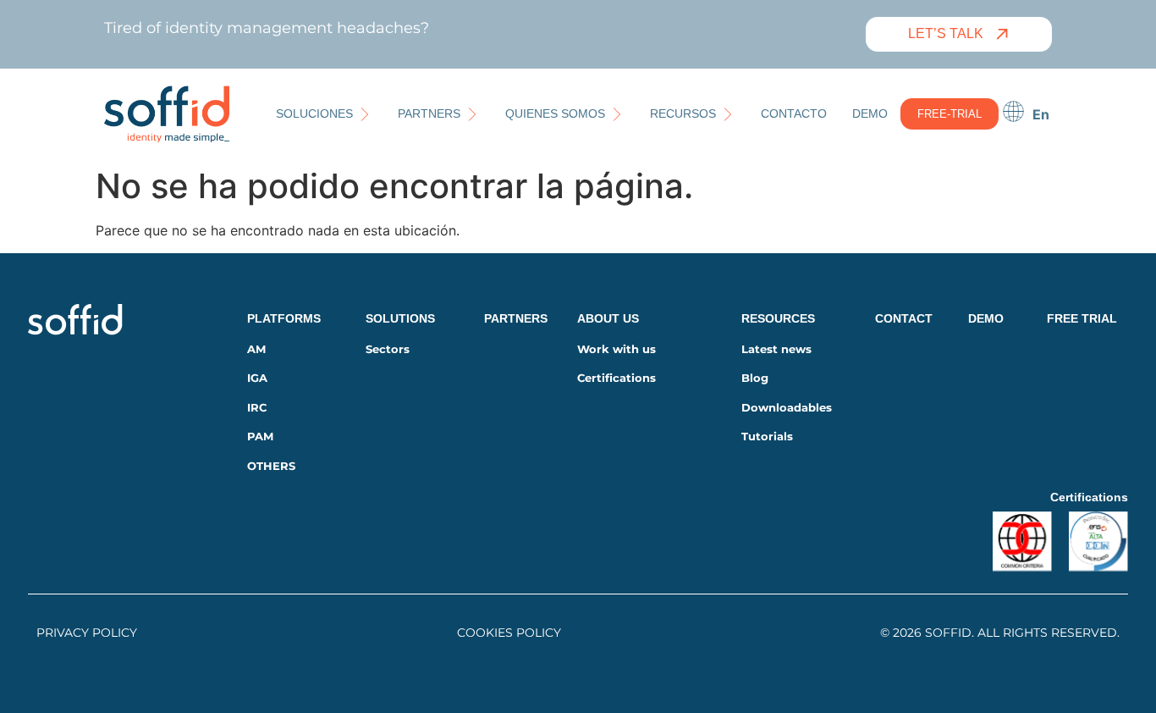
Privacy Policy (86, 632)
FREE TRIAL (1082, 318)
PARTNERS (516, 318)
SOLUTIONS (400, 318)
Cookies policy (509, 632)
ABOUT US (608, 318)
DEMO (986, 318)
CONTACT (904, 318)
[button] (324, 114)
